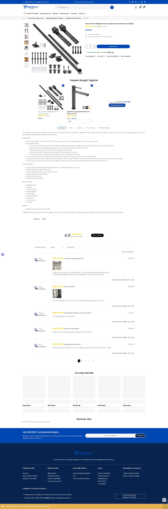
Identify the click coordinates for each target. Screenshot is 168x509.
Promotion (74, 13)
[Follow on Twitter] (144, 2)
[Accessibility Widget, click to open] (2, 254)
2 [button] (82, 361)
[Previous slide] (33, 49)
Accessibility (102, 484)
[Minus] (87, 46)
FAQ (74, 476)
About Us (82, 13)
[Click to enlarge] (80, 70)
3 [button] (85, 361)
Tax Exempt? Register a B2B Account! (97, 2)
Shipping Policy (102, 478)
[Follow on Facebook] (133, 2)
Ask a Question (126, 56)
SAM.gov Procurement (30, 478)
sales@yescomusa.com (42, 2)
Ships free (111, 52)
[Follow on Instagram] (130, 2)
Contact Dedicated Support (82, 473)
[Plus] (94, 46)
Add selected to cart (117, 105)
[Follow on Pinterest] (141, 2)
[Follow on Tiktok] (138, 2)
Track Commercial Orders (81, 478)
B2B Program (52, 473)
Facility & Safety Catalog (131, 473)
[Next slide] (80, 49)
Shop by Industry (45, 13)
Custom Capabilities (54, 478)
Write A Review (97, 235)
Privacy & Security (103, 476)
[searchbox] (41, 247)
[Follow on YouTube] (135, 2)
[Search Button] (112, 7)
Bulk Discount (64, 13)
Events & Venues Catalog (131, 476)
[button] (26, 25)
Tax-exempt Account (54, 481)
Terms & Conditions (104, 473)
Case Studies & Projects (30, 476)
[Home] (24, 18)
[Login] (136, 7)
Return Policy (102, 481)
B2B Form (56, 13)
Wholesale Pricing (53, 476)
